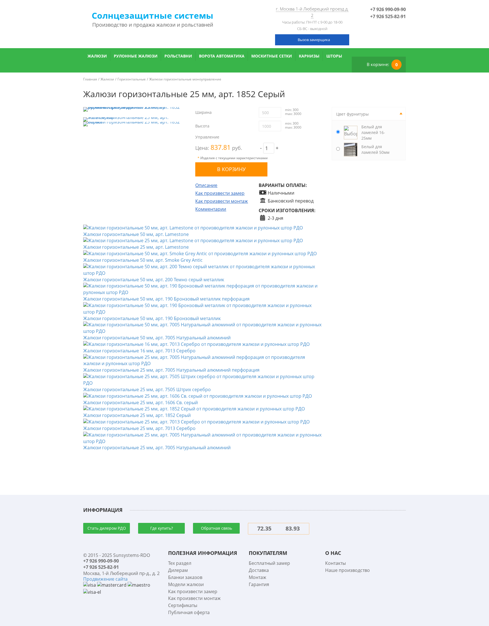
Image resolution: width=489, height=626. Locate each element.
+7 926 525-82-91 (388, 16)
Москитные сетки (271, 56)
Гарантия (259, 584)
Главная (90, 79)
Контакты (335, 563)
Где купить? (161, 528)
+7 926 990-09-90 (388, 9)
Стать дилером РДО (106, 528)
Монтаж (257, 577)
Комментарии (210, 209)
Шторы (334, 56)
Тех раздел (179, 563)
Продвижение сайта (105, 579)
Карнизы (309, 56)
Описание (206, 185)
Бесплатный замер (269, 563)
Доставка (259, 570)
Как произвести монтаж (221, 201)
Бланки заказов (185, 577)
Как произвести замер (219, 193)
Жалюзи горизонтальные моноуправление (185, 79)
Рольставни (178, 56)
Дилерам (178, 570)
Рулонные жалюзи (136, 56)
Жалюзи (97, 56)
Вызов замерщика (314, 39)
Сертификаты (182, 605)
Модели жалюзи (186, 584)
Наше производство (347, 570)
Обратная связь (216, 528)
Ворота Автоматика (221, 56)
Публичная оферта (189, 612)
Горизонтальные (131, 79)
